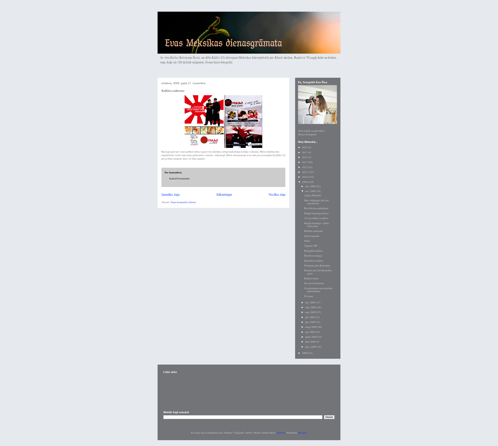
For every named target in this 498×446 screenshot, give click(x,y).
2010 (305, 177)
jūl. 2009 (310, 317)
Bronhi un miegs (313, 255)
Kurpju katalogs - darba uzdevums (316, 224)
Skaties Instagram (307, 134)
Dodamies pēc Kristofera (317, 265)
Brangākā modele (313, 250)
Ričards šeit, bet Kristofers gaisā (318, 272)
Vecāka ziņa (276, 194)
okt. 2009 (310, 302)
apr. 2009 (310, 332)
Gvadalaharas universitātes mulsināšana (318, 289)
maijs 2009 (311, 327)
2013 (305, 162)
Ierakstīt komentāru (179, 178)
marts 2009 (311, 337)
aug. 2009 (310, 312)
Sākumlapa (224, 194)
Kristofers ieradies (313, 260)
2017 (305, 152)
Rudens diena (311, 278)
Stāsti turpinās (311, 236)
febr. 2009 (310, 341)
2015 (305, 157)
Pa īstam (308, 296)
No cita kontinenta (314, 283)
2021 (305, 147)
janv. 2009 (311, 346)
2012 (305, 167)
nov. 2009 (310, 191)
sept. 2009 (311, 307)
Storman (281, 432)
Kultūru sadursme (313, 231)
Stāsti (307, 241)
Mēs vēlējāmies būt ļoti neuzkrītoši (316, 202)
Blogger (302, 432)
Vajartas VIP (310, 245)
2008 (305, 353)
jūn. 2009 (310, 322)
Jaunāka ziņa (170, 194)
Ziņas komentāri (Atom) (183, 202)
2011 (305, 172)
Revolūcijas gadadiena (316, 208)
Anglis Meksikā (312, 195)
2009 (305, 182)
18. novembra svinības (316, 218)
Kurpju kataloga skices (316, 213)
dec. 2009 (310, 186)
